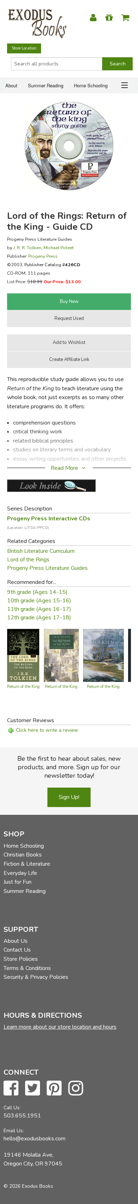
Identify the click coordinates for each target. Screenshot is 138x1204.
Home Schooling (91, 85)
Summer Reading (45, 85)
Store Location (24, 48)
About (11, 85)
